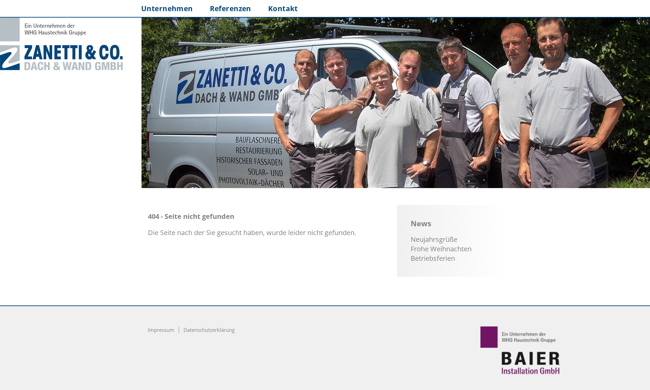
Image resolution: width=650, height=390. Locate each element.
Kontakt (283, 8)
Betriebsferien (433, 258)
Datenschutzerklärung (209, 329)
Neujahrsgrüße (434, 239)
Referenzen (230, 8)
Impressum (161, 329)
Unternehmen (167, 8)
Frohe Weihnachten (441, 248)
